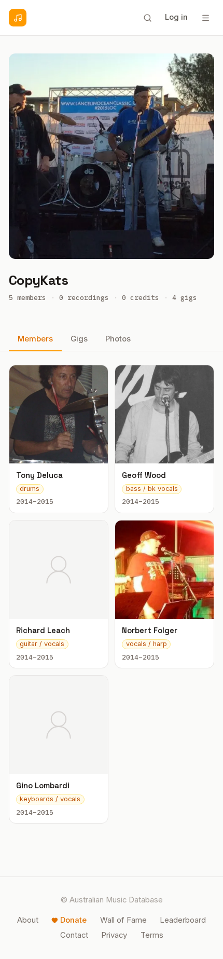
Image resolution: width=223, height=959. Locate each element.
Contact (74, 935)
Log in (176, 17)
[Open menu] (205, 17)
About (27, 920)
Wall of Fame (123, 920)
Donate (73, 920)
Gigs (79, 339)
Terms (152, 935)
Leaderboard (183, 920)
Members (35, 339)
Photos (118, 339)
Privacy (114, 935)
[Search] (147, 17)
